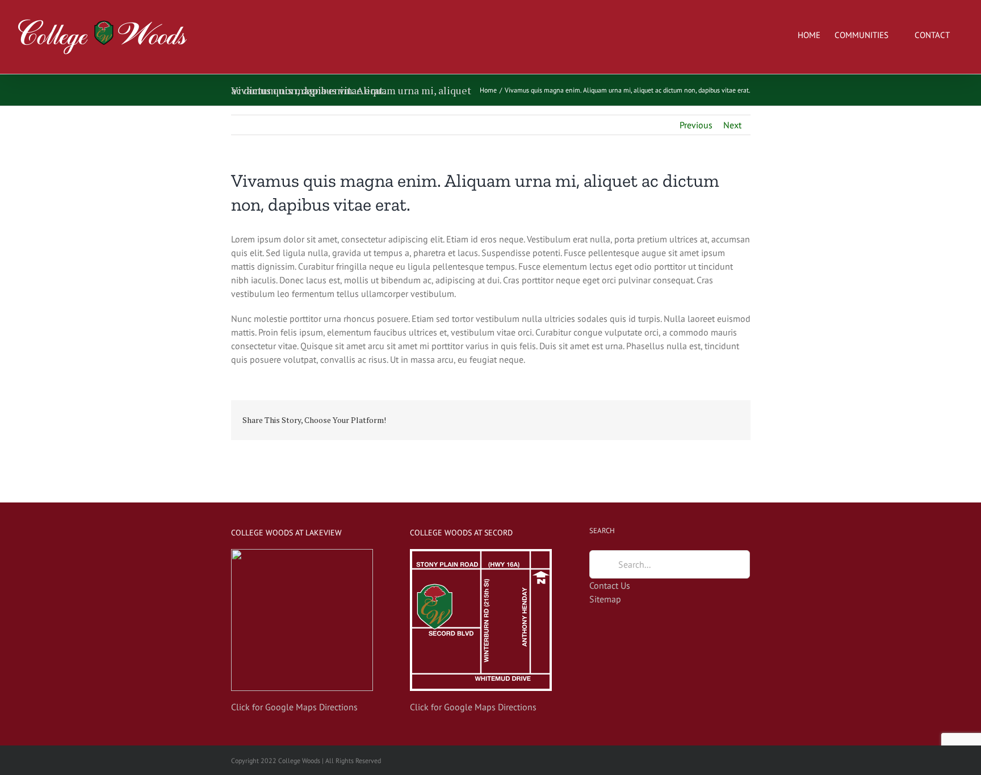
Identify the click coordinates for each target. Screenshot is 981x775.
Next (732, 125)
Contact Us (609, 585)
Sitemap (605, 599)
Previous (696, 125)
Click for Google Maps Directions (294, 707)
